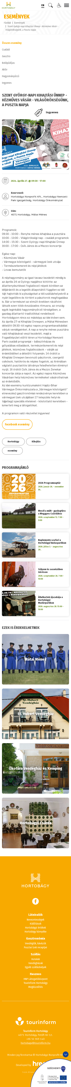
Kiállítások (35, 923)
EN (42, 5)
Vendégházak (35, 963)
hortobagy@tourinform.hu (35, 1043)
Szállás (35, 954)
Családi (6, 49)
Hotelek (35, 959)
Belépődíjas (8, 62)
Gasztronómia (35, 938)
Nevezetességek (35, 919)
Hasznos (35, 974)
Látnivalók (35, 915)
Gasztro (6, 56)
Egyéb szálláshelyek (35, 967)
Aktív (4, 69)
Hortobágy (13, 441)
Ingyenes (7, 82)
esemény (12, 450)
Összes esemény (12, 43)
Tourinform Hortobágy (35, 983)
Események (19, 22)
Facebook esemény (17, 424)
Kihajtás (36, 441)
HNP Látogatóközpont (36, 979)
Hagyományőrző (10, 76)
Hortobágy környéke (35, 931)
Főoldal (7, 22)
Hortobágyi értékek (35, 927)
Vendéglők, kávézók (35, 943)
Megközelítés (35, 986)
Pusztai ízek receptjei (35, 947)
